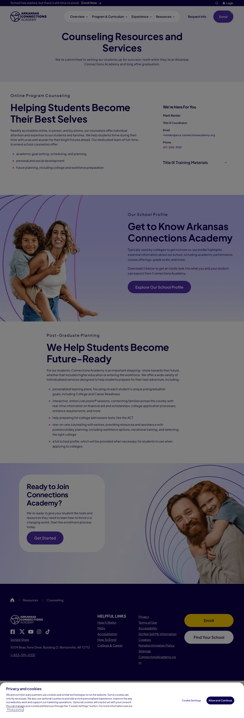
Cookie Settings (191, 700)
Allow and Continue (220, 700)
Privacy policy (15, 709)
